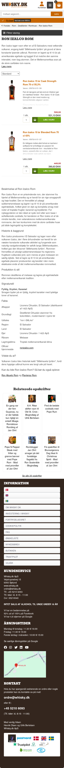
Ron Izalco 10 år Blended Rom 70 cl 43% (41, 133)
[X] (16, 648)
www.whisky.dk (11, 585)
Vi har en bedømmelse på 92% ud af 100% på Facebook (19, 612)
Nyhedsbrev (13, 544)
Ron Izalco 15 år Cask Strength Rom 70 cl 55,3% (39, 82)
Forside (7, 25)
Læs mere (6, 66)
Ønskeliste (12, 538)
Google (34, 641)
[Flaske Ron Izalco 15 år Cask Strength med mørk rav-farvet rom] (11, 99)
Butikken (11, 550)
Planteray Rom (29, 375)
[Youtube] (27, 648)
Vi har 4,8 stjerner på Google (18, 616)
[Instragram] (11, 648)
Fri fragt (9, 20)
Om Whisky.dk (13, 507)
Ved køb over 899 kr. (22, 20)
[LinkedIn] (22, 648)
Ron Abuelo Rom (10, 375)
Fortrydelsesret (16, 519)
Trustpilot (12, 556)
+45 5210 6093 (14, 708)
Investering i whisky (17, 513)
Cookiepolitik (13, 525)
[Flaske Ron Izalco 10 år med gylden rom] (11, 151)
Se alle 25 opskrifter (32, 475)
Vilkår (9, 562)
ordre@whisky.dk (12, 588)
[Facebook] (6, 648)
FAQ (8, 532)
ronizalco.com (27, 347)
